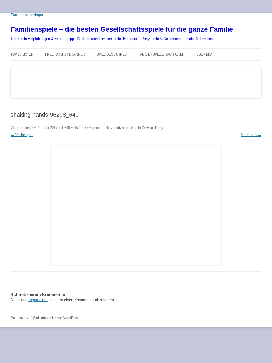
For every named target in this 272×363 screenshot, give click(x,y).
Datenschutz (20, 318)
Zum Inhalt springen (27, 14)
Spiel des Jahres (112, 54)
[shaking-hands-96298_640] (136, 205)
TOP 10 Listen (22, 54)
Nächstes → (251, 135)
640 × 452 (72, 128)
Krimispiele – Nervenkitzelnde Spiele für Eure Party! (124, 128)
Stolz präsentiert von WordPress (56, 318)
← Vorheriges (22, 135)
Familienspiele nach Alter (161, 54)
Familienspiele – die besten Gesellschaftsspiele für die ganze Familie (122, 29)
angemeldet (38, 300)
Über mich (205, 54)
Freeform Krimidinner (65, 54)
